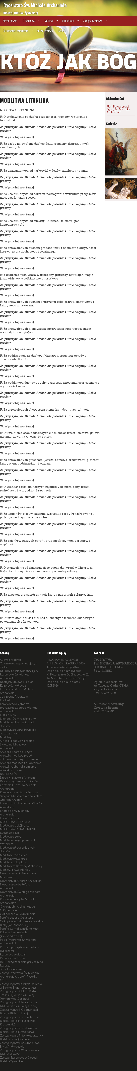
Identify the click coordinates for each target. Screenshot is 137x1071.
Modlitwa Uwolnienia (13, 855)
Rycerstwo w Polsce (12, 958)
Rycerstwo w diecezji (13, 954)
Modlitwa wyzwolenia (13, 859)
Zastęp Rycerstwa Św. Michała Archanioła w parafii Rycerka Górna (19, 977)
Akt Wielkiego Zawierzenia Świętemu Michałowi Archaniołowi (17, 745)
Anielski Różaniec (11, 770)
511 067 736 (107, 711)
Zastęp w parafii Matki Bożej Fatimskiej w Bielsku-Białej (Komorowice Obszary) (18, 995)
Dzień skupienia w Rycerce (64, 671)
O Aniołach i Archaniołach (17, 906)
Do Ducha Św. (9, 774)
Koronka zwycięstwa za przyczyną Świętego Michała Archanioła (18, 708)
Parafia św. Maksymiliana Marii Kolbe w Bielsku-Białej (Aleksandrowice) (19, 932)
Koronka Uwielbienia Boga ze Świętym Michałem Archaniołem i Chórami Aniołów (21, 796)
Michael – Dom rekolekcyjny (18, 719)
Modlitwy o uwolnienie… (15, 870)
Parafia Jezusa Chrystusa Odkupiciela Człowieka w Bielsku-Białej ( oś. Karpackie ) (21, 921)
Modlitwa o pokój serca (15, 825)
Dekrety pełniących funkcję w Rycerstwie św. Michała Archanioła (19, 675)
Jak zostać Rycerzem (14, 696)
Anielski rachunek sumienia (18, 766)
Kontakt (62, 31)
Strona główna (10, 21)
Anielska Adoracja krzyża (16, 752)
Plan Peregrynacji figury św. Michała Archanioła (118, 109)
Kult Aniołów (68, 21)
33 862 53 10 (108, 693)
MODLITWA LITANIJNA (15, 822)
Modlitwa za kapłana (13, 862)
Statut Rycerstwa (11, 969)
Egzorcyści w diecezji (13, 685)
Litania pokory (9, 818)
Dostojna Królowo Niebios (16, 682)
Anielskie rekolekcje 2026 (63, 667)
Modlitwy (49, 21)
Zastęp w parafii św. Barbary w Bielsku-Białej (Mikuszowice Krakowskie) (19, 1021)
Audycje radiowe (45, 31)
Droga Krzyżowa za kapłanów (19, 781)
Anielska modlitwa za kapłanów (20, 763)
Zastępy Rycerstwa (92, 21)
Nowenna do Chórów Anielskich (21, 881)
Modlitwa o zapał (11, 836)
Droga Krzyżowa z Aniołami (17, 777)
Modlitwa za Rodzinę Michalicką (21, 866)
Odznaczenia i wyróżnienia (15, 31)
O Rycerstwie (29, 21)
